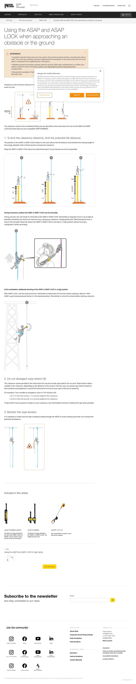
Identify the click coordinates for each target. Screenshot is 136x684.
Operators (73, 653)
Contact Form (107, 638)
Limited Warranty (76, 660)
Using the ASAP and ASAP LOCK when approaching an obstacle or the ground (78, 20)
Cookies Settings (44, 95)
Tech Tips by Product (25, 20)
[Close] (100, 71)
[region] (68, 84)
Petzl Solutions (75, 642)
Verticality (22, 14)
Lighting (7, 14)
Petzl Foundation (76, 638)
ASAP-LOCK (43, 20)
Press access (107, 641)
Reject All (77, 95)
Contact (100, 13)
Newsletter (101, 16)
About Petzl (74, 631)
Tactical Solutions (76, 656)
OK (113, 600)
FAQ (99, 10)
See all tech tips (49, 566)
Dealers (96, 5)
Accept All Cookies (93, 95)
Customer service (108, 5)
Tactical (34, 5)
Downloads (121, 5)
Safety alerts (76, 14)
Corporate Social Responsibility (81, 635)
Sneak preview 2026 (56, 14)
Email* (72, 596)
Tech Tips (37, 14)
